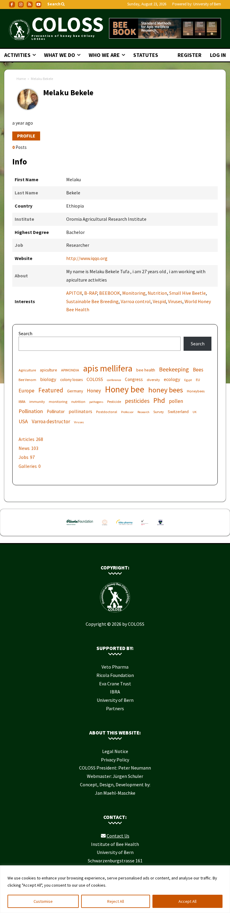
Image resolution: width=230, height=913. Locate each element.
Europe (26, 391)
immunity (37, 401)
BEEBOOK (109, 293)
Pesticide (114, 401)
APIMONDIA (70, 370)
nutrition (78, 401)
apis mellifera (107, 368)
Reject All (115, 901)
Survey (158, 411)
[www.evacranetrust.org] (105, 526)
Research (143, 412)
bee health (145, 370)
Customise (43, 901)
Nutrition (157, 293)
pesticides (137, 401)
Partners (115, 708)
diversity (153, 379)
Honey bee (124, 389)
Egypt (188, 380)
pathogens (96, 402)
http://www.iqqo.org (87, 258)
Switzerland (178, 411)
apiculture (48, 370)
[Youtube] (39, 4)
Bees (198, 370)
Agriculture (27, 370)
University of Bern (207, 4)
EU (198, 379)
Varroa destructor (51, 421)
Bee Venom (27, 379)
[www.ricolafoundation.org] (80, 526)
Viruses (175, 301)
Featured (50, 390)
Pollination (31, 411)
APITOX (74, 293)
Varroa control (136, 301)
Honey (94, 391)
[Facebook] (12, 4)
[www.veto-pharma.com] (124, 526)
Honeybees (196, 391)
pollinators (80, 411)
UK (194, 412)
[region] (115, 889)
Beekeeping (174, 369)
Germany (75, 391)
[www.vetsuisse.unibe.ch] (145, 526)
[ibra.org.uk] (160, 526)
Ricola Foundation (115, 675)
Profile (26, 136)
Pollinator (56, 411)
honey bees (165, 390)
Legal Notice (115, 751)
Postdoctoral (106, 411)
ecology (172, 379)
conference (114, 380)
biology (48, 379)
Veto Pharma (115, 667)
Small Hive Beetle (187, 293)
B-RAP (90, 293)
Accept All (187, 901)
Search (25, 333)
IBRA (22, 401)
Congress (134, 379)
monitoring (58, 401)
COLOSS (95, 379)
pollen (176, 401)
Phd (159, 400)
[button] (56, 4)
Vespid (159, 301)
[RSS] (30, 4)
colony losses (71, 379)
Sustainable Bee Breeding (92, 301)
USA (23, 421)
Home (21, 78)
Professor (127, 412)
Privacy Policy (115, 760)
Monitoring (134, 293)
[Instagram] (21, 4)
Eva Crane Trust (115, 684)
